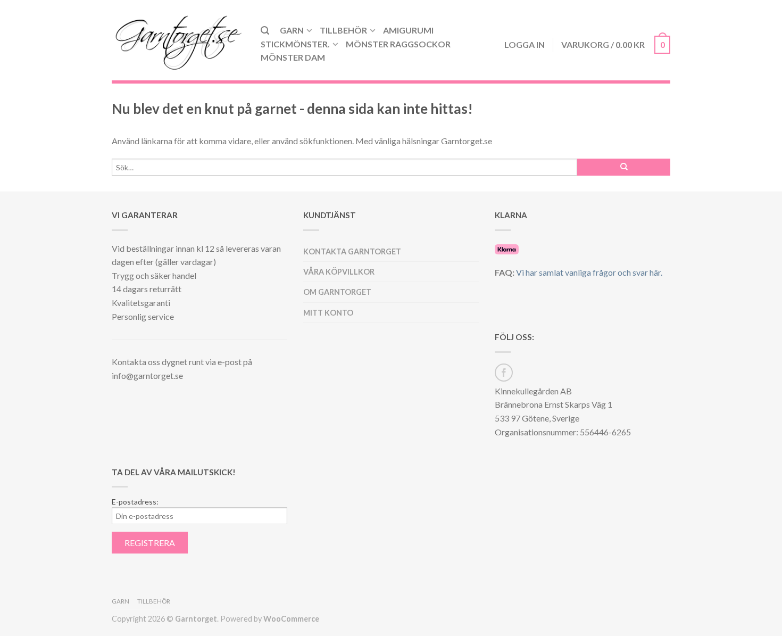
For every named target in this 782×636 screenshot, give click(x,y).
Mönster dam (293, 57)
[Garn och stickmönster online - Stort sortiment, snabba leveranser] (178, 40)
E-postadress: (135, 502)
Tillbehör (343, 30)
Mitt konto (328, 312)
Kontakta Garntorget (352, 251)
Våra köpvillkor (339, 271)
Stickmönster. (295, 44)
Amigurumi (408, 30)
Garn (292, 30)
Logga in (524, 44)
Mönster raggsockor (398, 44)
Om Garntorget (337, 291)
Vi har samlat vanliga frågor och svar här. (589, 272)
